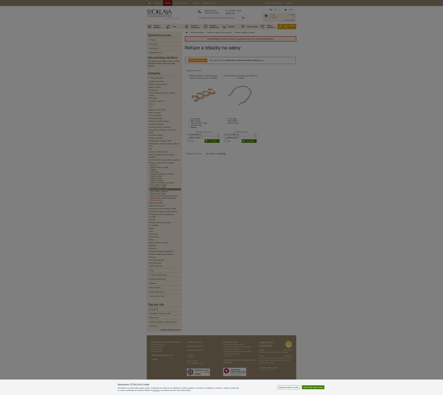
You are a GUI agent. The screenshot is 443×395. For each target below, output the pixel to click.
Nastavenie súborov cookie (289, 387)
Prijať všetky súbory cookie (313, 387)
